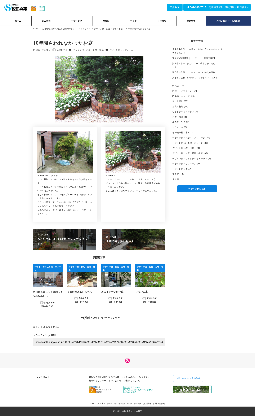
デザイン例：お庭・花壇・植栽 (88, 49)
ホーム (93, 403)
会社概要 (138, 403)
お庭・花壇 (177, 106)
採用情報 (147, 403)
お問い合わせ (159, 403)
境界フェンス (178, 121)
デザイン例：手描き (182, 168)
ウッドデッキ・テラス (183, 111)
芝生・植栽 (177, 116)
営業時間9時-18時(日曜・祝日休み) (218, 7)
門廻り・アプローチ (182, 90)
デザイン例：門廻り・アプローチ (188, 137)
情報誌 (175, 85)
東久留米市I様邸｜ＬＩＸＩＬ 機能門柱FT (195, 58)
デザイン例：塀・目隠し (184, 147)
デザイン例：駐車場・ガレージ (187, 142)
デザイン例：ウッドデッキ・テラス (189, 158)
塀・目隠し (177, 101)
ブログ (175, 173)
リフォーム (177, 127)
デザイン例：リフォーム (121, 49)
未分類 (175, 179)
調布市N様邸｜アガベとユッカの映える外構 (193, 72)
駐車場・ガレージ (181, 95)
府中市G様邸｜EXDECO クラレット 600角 (195, 77)
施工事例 (102, 403)
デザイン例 (112, 403)
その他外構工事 (180, 132)
